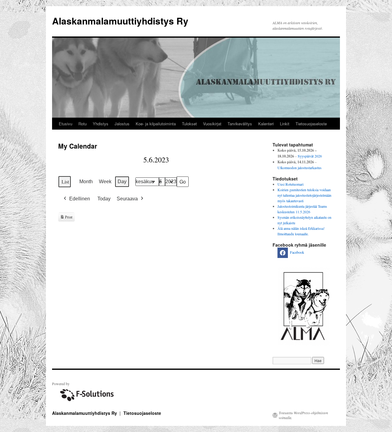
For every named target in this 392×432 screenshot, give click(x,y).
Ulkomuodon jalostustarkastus (299, 167)
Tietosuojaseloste (311, 124)
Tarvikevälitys (240, 124)
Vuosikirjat (212, 124)
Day (122, 181)
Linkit (284, 124)
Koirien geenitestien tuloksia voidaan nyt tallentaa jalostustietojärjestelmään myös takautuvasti (304, 195)
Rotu (82, 124)
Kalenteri (266, 124)
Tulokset (189, 124)
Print (66, 218)
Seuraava (127, 198)
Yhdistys (100, 124)
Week (105, 181)
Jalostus (122, 124)
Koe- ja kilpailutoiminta (156, 124)
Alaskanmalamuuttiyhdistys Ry (120, 20)
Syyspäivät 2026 (310, 155)
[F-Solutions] (85, 402)
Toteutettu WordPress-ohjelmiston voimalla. (303, 415)
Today (104, 198)
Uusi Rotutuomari (290, 184)
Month (86, 181)
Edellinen (79, 198)
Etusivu (65, 124)
